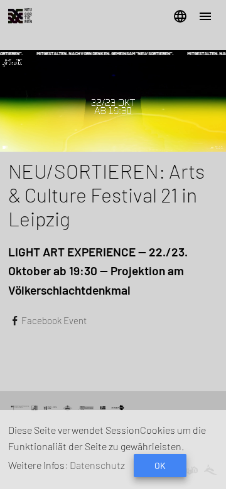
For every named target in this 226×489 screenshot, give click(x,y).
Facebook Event (54, 320)
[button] (180, 16)
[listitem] (113, 320)
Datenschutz (97, 465)
